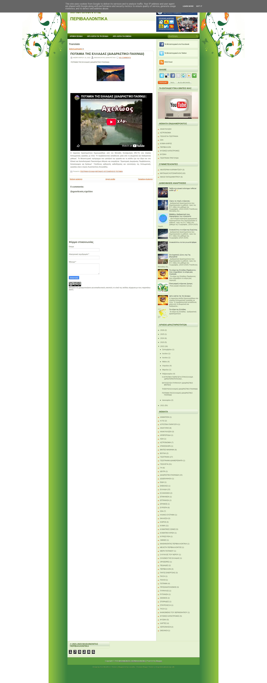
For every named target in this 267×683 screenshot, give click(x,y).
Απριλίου (165, 366)
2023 (162, 342)
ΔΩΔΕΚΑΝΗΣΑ (165, 479)
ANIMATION (164, 417)
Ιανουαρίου (166, 400)
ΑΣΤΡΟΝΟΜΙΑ (165, 133)
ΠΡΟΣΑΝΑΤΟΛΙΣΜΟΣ (168, 587)
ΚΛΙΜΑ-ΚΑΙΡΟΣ (166, 144)
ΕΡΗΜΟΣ (163, 504)
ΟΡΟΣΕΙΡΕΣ (164, 562)
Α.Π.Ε (162, 421)
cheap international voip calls (165, 667)
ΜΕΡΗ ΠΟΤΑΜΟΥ (167, 551)
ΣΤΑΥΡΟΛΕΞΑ (165, 605)
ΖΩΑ (161, 140)
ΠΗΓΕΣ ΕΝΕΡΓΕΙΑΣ (167, 573)
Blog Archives (184, 82)
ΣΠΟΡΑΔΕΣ (164, 602)
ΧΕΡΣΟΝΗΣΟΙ (165, 627)
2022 (162, 346)
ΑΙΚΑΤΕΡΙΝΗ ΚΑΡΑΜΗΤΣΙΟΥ (171, 170)
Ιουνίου (165, 358)
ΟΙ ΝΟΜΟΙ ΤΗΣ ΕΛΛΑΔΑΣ (169, 558)
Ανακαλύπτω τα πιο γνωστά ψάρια (182, 242)
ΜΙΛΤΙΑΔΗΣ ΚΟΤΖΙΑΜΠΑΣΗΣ (105, 171)
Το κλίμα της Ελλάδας (177, 309)
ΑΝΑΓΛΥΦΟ (164, 428)
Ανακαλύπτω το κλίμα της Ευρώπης (183, 230)
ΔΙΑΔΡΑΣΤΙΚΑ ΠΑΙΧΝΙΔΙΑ (169, 475)
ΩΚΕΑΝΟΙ (164, 631)
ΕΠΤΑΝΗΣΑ (164, 500)
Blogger (159, 661)
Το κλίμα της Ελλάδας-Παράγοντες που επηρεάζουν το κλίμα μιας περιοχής (182, 272)
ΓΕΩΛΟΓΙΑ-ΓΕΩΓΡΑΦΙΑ (169, 136)
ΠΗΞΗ (162, 576)
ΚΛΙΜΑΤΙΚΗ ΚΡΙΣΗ (167, 533)
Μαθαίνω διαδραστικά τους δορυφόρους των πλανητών (180, 215)
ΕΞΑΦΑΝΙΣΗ (165, 493)
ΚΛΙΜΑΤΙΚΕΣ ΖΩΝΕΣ (168, 529)
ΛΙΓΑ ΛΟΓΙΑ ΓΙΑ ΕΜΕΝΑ (122, 36)
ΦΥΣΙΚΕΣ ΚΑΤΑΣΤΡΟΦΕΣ (169, 151)
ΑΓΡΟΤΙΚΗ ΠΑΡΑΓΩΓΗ (169, 424)
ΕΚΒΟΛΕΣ (164, 486)
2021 (162, 405)
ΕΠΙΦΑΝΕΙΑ (164, 497)
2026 (162, 330)
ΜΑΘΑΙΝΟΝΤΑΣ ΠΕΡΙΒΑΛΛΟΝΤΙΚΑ (173, 544)
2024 (162, 338)
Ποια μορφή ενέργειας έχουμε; (181, 284)
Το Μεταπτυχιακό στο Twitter (176, 53)
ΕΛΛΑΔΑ (92, 171)
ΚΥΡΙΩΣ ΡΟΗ (165, 536)
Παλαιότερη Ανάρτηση (145, 179)
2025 (162, 334)
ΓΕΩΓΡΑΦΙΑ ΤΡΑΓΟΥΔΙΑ (169, 158)
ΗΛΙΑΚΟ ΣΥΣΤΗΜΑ (167, 515)
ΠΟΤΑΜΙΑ (119, 171)
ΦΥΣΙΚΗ (163, 154)
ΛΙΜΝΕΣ (163, 540)
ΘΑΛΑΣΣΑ (164, 518)
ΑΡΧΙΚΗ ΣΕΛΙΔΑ (76, 36)
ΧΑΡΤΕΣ (163, 623)
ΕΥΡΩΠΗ (163, 508)
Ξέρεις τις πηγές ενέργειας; (179, 201)
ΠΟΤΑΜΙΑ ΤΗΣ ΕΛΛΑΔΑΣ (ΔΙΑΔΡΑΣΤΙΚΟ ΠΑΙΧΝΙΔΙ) (107, 53)
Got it (199, 6)
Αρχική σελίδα (110, 179)
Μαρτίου (165, 370)
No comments (125, 57)
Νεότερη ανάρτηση (76, 179)
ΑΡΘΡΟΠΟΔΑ (165, 435)
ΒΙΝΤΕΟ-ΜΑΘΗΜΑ (167, 450)
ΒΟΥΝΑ (163, 453)
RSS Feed (168, 62)
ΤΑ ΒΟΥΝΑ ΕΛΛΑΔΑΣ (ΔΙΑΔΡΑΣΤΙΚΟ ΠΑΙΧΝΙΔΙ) (180, 389)
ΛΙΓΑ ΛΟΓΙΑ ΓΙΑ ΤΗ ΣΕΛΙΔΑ (97, 36)
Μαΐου (164, 362)
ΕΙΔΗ (162, 482)
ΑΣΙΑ (162, 439)
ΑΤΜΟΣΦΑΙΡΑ (165, 446)
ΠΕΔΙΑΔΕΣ (164, 565)
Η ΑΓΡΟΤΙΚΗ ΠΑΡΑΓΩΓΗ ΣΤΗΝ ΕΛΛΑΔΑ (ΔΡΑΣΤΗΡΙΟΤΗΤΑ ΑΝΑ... (177, 378)
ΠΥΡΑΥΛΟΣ (164, 591)
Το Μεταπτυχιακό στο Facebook (177, 44)
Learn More (188, 6)
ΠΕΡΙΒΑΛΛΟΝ (165, 147)
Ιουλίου (165, 354)
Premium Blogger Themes (145, 667)
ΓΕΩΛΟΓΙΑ (164, 464)
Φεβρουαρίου (167, 374)
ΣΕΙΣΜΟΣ (163, 598)
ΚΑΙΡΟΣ (163, 522)
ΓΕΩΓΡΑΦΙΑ (84, 171)
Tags (172, 82)
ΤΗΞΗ (162, 609)
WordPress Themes (110, 667)
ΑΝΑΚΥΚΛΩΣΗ (165, 129)
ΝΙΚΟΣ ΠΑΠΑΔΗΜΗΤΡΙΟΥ (170, 177)
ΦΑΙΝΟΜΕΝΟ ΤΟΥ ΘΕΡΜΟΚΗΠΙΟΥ (173, 612)
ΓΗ (161, 468)
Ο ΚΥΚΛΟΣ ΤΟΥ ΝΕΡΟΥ (169, 555)
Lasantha (132, 667)
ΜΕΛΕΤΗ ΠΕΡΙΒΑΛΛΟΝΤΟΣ (170, 547)
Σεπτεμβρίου (167, 350)
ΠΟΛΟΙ (162, 580)
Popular (163, 82)
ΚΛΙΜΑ (162, 526)
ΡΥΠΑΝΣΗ (164, 594)
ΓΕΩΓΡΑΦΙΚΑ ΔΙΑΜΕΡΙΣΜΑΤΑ (171, 461)
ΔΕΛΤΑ (162, 471)
